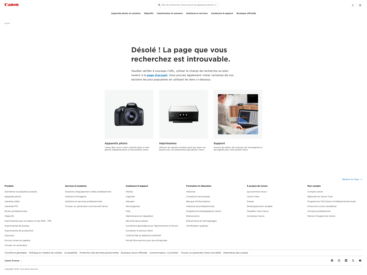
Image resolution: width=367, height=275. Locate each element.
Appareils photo (116, 143)
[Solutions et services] (209, 12)
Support (219, 143)
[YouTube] (360, 260)
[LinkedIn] (346, 260)
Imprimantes (168, 143)
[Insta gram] (339, 260)
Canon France (12, 261)
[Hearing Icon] (352, 5)
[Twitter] (353, 260)
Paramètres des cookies (235, 252)
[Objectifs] (154, 12)
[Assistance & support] (234, 12)
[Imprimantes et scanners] (184, 12)
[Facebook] (332, 260)
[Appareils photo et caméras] (141, 12)
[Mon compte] (360, 5)
